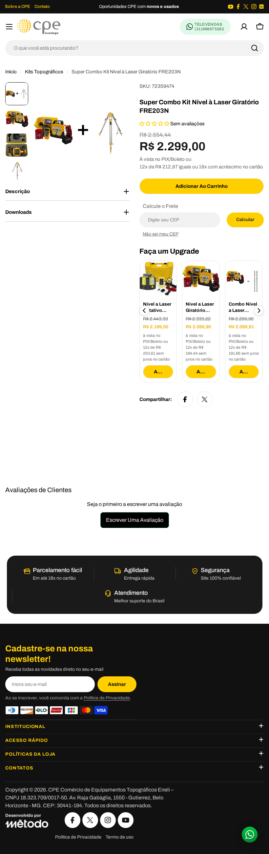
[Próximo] (259, 310)
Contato (42, 6)
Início (11, 71)
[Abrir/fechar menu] (9, 27)
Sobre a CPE (17, 6)
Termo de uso (120, 837)
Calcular (245, 219)
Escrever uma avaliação (134, 520)
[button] (154, 123)
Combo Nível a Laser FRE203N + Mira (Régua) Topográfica (243, 308)
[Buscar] (255, 48)
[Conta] (244, 27)
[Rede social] (230, 6)
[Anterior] (144, 310)
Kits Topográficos (44, 71)
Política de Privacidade (107, 697)
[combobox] (134, 48)
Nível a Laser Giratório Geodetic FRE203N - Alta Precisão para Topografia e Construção (200, 308)
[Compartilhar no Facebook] (185, 399)
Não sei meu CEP (160, 234)
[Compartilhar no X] (205, 399)
